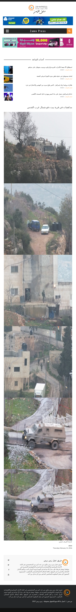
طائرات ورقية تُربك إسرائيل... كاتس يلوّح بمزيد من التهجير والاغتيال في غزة (49, 85)
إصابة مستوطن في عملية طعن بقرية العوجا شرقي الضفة (54, 76)
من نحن (69, 601)
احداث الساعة (68, 70)
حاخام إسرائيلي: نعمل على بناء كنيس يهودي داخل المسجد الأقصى (51, 94)
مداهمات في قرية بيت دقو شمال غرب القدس (49, 107)
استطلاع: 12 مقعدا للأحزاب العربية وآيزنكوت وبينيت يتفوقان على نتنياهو (50, 67)
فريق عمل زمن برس (53, 560)
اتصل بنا (62, 601)
